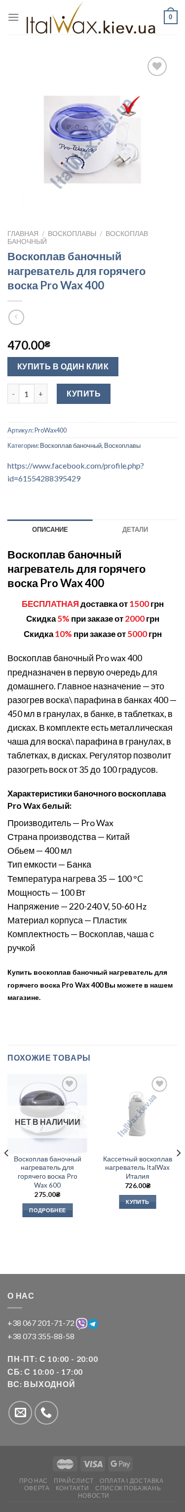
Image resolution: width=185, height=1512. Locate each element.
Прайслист (74, 1480)
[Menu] (13, 17)
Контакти (72, 1488)
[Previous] (7, 1173)
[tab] (50, 529)
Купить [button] (137, 1201)
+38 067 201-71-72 (41, 1322)
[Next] (178, 1173)
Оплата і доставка (131, 1480)
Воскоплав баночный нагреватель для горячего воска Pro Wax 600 (47, 1172)
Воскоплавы (72, 234)
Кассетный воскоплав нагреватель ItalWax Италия (137, 1167)
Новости (94, 1495)
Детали (135, 529)
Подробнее (47, 1210)
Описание (50, 529)
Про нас (33, 1480)
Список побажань (128, 1488)
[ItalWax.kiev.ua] (91, 17)
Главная (22, 234)
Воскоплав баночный (71, 445)
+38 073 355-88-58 (40, 1336)
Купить (84, 393)
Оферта (37, 1488)
